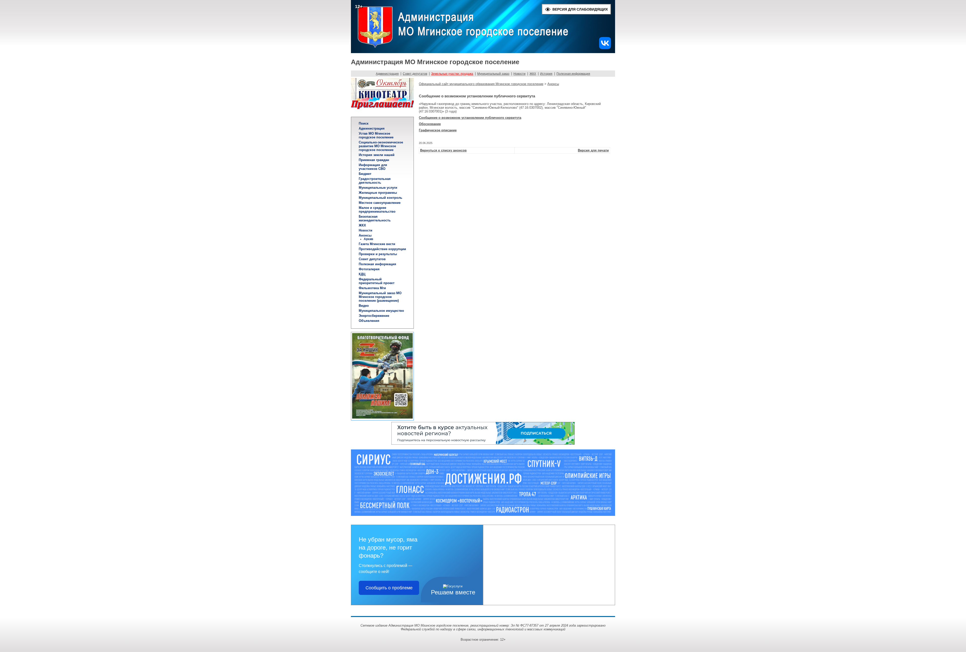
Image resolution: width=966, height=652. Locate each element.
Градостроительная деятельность (375, 180)
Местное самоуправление (379, 203)
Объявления (369, 321)
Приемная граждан (374, 160)
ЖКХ (533, 73)
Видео (364, 306)
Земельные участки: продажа (452, 73)
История (546, 73)
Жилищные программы (378, 193)
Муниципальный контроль (380, 198)
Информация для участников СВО (373, 167)
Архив (368, 239)
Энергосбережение (374, 316)
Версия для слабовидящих (580, 9)
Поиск (364, 123)
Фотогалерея (369, 269)
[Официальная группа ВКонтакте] (605, 48)
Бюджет (365, 174)
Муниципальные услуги (378, 187)
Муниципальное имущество (381, 311)
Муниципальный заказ (493, 73)
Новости (519, 73)
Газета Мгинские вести (377, 244)
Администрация (387, 73)
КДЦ (362, 274)
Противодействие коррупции (382, 249)
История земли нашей (376, 155)
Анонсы (365, 235)
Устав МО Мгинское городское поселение (376, 135)
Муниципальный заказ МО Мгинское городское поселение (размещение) (380, 296)
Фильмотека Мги (372, 288)
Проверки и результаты (378, 254)
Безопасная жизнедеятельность (375, 218)
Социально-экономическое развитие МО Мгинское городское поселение (381, 146)
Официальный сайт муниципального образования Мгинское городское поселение (481, 84)
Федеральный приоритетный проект (376, 281)
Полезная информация (573, 73)
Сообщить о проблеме (389, 587)
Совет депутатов (415, 73)
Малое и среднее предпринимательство (377, 209)
